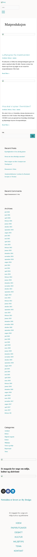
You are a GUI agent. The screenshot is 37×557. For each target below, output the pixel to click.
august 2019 (8, 366)
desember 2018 (9, 389)
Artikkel (4, 58)
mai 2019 (7, 374)
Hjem (18, 523)
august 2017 (8, 404)
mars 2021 (8, 312)
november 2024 (9, 256)
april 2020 (7, 345)
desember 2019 (9, 354)
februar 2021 (8, 315)
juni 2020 (7, 339)
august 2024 (8, 262)
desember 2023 (9, 283)
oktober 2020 (8, 327)
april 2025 (7, 241)
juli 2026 (7, 212)
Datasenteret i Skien (11, 169)
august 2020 (8, 333)
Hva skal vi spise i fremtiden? (16, 106)
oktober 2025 (8, 227)
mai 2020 (7, 342)
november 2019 (9, 357)
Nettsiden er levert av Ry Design (16, 500)
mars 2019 (8, 380)
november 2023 (9, 286)
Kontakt (18, 551)
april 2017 (7, 407)
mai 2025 (7, 238)
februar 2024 (8, 277)
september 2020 (9, 330)
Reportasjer (8, 448)
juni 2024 (7, 265)
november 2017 (9, 401)
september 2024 (9, 259)
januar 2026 (8, 224)
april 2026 (7, 218)
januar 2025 (8, 250)
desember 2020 (9, 321)
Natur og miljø (9, 445)
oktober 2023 (8, 289)
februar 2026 (8, 221)
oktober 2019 (8, 360)
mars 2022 (8, 298)
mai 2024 (7, 268)
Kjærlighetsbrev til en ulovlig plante (15, 151)
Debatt (10, 58)
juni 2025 (7, 235)
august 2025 (8, 233)
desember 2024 (9, 253)
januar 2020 (8, 351)
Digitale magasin (9, 437)
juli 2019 (7, 369)
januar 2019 (8, 386)
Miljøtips (7, 442)
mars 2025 (8, 244)
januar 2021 (8, 318)
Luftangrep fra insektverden (16, 55)
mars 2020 (8, 348)
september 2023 (9, 292)
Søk (3, 132)
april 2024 (7, 271)
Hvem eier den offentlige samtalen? (15, 156)
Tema (13, 109)
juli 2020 (7, 336)
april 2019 (7, 377)
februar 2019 (8, 383)
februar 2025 (8, 247)
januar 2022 (8, 303)
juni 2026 (7, 215)
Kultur (7, 439)
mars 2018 (8, 398)
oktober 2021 (8, 306)
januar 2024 (8, 280)
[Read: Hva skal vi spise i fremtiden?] (18, 91)
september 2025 (9, 230)
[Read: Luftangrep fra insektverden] (18, 42)
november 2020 (9, 324)
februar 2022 (8, 301)
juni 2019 (7, 371)
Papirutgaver (18, 528)
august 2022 (8, 295)
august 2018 (8, 392)
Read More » (5, 73)
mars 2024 (8, 274)
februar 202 (8, 413)
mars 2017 (8, 410)
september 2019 (9, 363)
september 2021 (9, 309)
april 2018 (7, 395)
